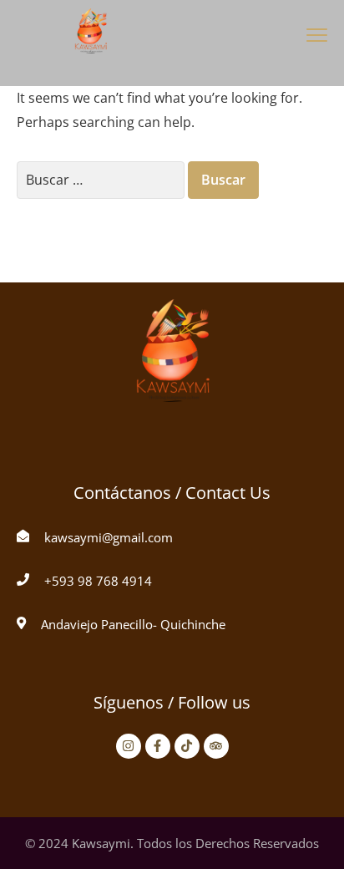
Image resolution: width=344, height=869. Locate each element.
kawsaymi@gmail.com (108, 537)
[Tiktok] (187, 746)
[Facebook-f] (157, 746)
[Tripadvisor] (216, 746)
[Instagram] (128, 746)
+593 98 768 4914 (98, 580)
